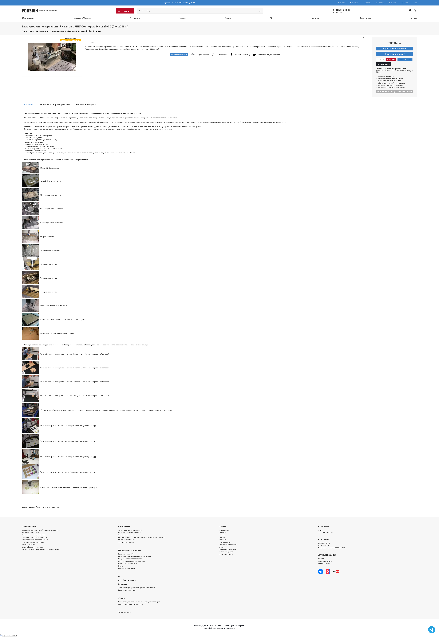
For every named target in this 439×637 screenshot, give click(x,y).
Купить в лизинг (383, 64)
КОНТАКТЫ (323, 539)
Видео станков (366, 18)
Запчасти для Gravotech (126, 590)
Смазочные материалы (126, 540)
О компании (354, 3)
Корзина (321, 558)
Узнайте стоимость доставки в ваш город (394, 92)
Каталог (126, 11)
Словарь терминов (226, 554)
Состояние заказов (325, 561)
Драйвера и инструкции (228, 545)
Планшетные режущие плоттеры (34, 535)
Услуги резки (316, 18)
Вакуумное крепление (126, 568)
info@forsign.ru (338, 12)
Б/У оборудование (127, 580)
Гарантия (223, 540)
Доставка (380, 3)
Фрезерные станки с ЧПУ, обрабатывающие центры (41, 530)
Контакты (405, 3)
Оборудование (28, 18)
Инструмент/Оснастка (82, 18)
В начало (341, 3)
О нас (320, 530)
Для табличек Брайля (126, 542)
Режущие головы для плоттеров (130, 559)
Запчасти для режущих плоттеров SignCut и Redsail (136, 588)
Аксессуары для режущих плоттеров (131, 561)
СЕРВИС (223, 526)
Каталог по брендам (227, 552)
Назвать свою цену (242, 55)
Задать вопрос (203, 55)
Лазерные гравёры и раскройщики (34, 537)
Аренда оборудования (228, 549)
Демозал (392, 3)
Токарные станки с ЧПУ (30, 532)
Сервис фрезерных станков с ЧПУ (130, 604)
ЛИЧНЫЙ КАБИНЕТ (327, 555)
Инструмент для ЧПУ (125, 554)
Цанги (120, 566)
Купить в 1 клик (405, 59)
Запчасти (182, 18)
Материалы (135, 18)
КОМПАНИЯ (323, 526)
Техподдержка (225, 542)
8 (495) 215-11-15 (341, 10)
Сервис (228, 18)
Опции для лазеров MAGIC (128, 564)
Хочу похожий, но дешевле (269, 55)
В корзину (391, 59)
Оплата (368, 3)
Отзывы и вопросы (86, 104)
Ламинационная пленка (127, 535)
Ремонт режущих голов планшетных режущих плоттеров (139, 602)
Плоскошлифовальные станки (33, 542)
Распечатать (222, 55)
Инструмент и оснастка (129, 550)
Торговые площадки (325, 532)
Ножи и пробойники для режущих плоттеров (134, 556)
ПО (271, 18)
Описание (27, 104)
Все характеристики (179, 55)
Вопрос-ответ (224, 530)
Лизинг (414, 18)
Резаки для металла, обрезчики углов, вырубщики (40, 549)
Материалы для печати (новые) (129, 532)
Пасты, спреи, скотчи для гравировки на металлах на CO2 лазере (141, 537)
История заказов (324, 563)
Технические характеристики (54, 104)
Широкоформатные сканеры (32, 547)
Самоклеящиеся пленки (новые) (130, 530)
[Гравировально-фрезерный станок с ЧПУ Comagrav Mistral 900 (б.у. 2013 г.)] (52, 57)
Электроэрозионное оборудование (35, 540)
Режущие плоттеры (29, 545)
